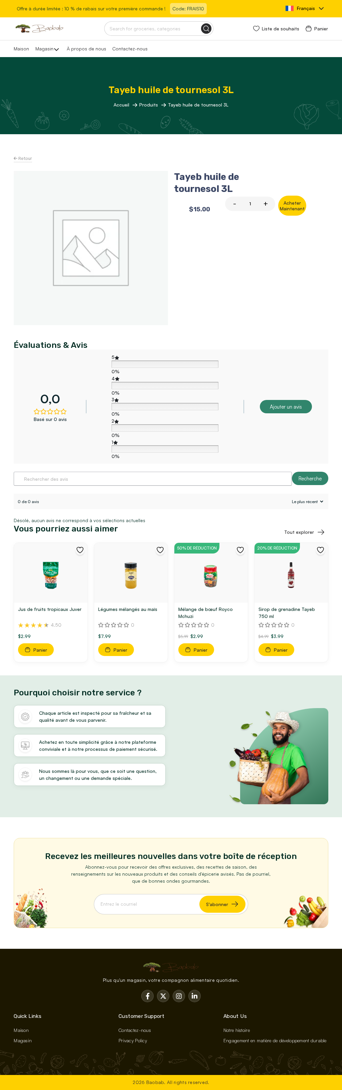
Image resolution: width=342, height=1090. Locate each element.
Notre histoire (236, 1030)
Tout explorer (299, 532)
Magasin (44, 48)
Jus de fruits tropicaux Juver (49, 609)
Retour (24, 158)
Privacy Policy (133, 1040)
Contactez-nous (130, 48)
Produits (149, 104)
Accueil (122, 104)
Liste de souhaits (280, 28)
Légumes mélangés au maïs (127, 609)
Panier (321, 28)
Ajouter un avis (286, 407)
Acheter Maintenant (292, 205)
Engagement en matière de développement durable (275, 1040)
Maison (21, 48)
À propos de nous (86, 48)
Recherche (310, 478)
